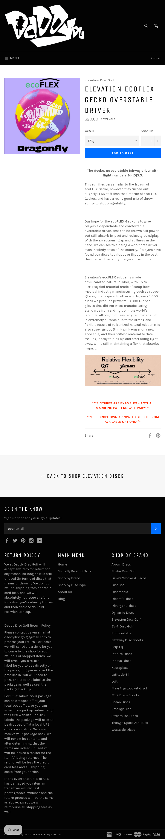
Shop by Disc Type (72, 585)
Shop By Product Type (74, 571)
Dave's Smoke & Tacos (129, 578)
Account (155, 58)
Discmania (120, 592)
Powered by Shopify (48, 834)
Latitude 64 (120, 674)
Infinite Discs (122, 654)
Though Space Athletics (130, 723)
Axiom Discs (121, 564)
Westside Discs (123, 730)
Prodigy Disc (121, 709)
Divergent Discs (124, 606)
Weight (89, 130)
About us (65, 592)
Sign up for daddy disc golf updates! (32, 518)
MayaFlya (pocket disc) (129, 688)
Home (62, 564)
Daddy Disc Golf (25, 834)
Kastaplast (120, 668)
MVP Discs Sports (125, 695)
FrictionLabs (121, 633)
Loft (115, 681)
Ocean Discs (121, 702)
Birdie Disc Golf (124, 571)
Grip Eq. (118, 647)
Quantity (147, 130)
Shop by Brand (69, 578)
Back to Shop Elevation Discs (84, 476)
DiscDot (118, 585)
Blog (61, 599)
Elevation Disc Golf (126, 619)
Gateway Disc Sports (127, 640)
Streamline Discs (125, 716)
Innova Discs (121, 661)
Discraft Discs (122, 599)
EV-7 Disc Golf (122, 626)
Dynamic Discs (123, 612)
